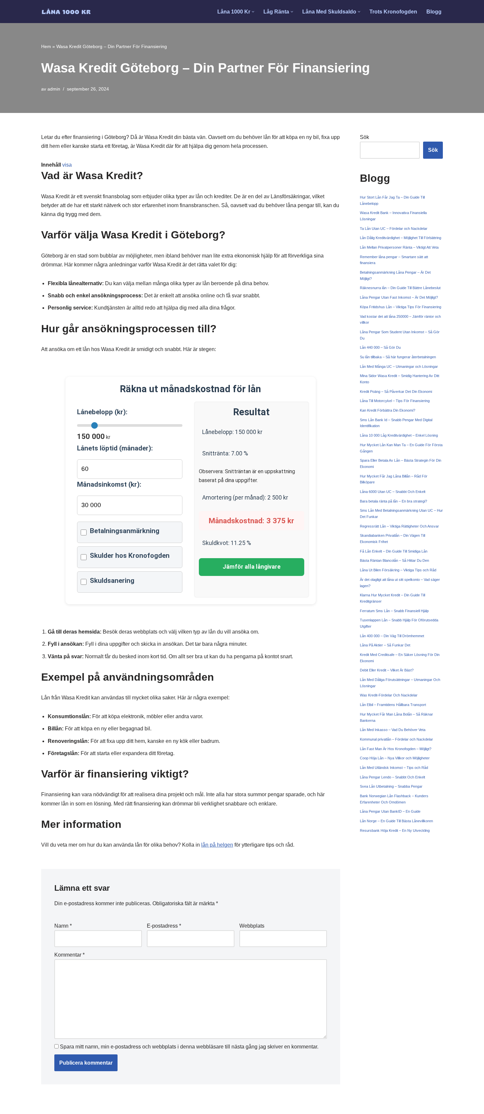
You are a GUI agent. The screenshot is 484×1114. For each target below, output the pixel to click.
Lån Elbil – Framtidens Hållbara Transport (393, 705)
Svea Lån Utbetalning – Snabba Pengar (391, 786)
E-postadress (164, 926)
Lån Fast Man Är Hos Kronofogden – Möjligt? (395, 749)
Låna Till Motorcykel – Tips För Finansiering (395, 401)
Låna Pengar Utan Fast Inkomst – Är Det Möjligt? (399, 297)
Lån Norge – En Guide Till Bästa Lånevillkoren (396, 821)
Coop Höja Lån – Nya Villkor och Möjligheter (395, 758)
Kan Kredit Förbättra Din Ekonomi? (387, 410)
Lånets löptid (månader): (115, 448)
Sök (364, 137)
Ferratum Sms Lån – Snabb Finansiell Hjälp (394, 611)
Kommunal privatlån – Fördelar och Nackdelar (396, 739)
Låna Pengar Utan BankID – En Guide (390, 811)
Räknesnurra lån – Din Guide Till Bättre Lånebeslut (400, 288)
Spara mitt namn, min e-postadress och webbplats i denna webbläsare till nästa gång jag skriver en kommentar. (189, 1046)
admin (53, 89)
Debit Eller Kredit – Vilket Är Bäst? (387, 670)
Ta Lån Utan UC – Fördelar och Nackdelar (393, 229)
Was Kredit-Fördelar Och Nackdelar (388, 695)
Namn (63, 926)
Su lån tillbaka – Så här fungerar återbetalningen (398, 357)
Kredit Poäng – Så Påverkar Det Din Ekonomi (396, 392)
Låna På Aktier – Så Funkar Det (385, 645)
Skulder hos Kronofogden (130, 555)
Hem (46, 46)
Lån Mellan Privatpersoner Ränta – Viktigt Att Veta (399, 247)
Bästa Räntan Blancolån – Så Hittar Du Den (394, 560)
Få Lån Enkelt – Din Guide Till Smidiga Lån (393, 551)
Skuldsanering (112, 580)
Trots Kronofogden (393, 11)
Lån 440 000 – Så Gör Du (380, 347)
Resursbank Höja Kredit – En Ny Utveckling (395, 830)
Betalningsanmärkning (124, 531)
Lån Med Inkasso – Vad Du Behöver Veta (392, 730)
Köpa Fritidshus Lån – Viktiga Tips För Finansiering (400, 307)
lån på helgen (217, 845)
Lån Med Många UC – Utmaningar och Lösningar (399, 366)
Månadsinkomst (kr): (109, 484)
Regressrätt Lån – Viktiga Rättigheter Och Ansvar (399, 526)
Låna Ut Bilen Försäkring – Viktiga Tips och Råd (398, 570)
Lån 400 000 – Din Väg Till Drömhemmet (392, 636)
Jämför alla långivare (252, 566)
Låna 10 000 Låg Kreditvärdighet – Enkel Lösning (399, 435)
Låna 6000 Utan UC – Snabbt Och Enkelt (392, 492)
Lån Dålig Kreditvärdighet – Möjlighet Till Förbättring (400, 238)
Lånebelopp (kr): (102, 412)
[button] (253, 12)
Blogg (434, 11)
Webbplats (251, 926)
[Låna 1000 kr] (66, 11)
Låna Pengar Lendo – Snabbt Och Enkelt (392, 777)
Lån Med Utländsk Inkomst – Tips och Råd (394, 768)
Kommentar (69, 955)
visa (67, 165)
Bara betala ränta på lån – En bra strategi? (393, 501)
